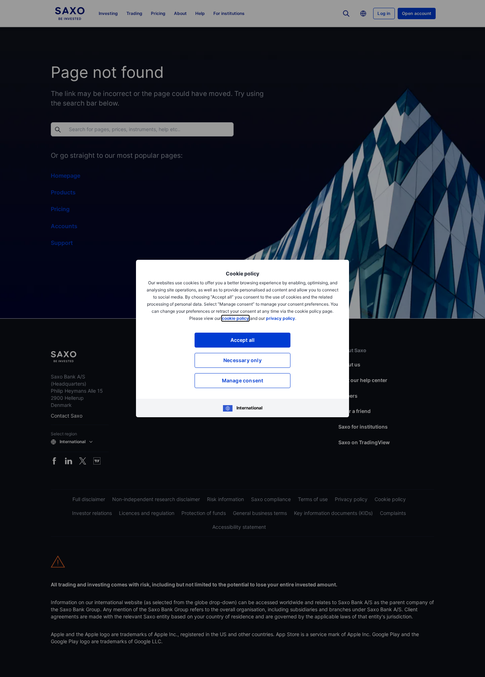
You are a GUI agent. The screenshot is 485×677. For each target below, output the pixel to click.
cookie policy (235, 318)
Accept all (242, 340)
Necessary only (242, 360)
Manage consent (242, 380)
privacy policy (280, 318)
